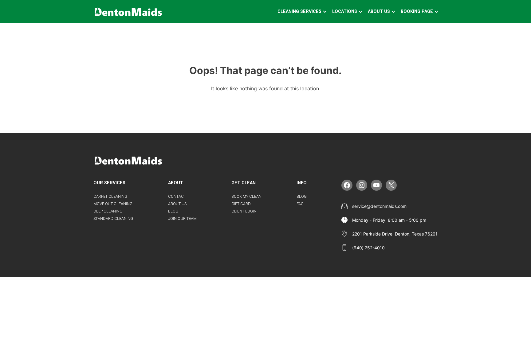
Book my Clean (246, 196)
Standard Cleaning (113, 218)
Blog (173, 211)
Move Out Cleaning (112, 203)
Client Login (244, 211)
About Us (379, 11)
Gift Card (241, 203)
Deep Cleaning (107, 211)
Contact (177, 196)
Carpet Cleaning (110, 196)
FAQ (300, 203)
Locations (344, 11)
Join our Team (182, 218)
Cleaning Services (299, 11)
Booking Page (417, 11)
